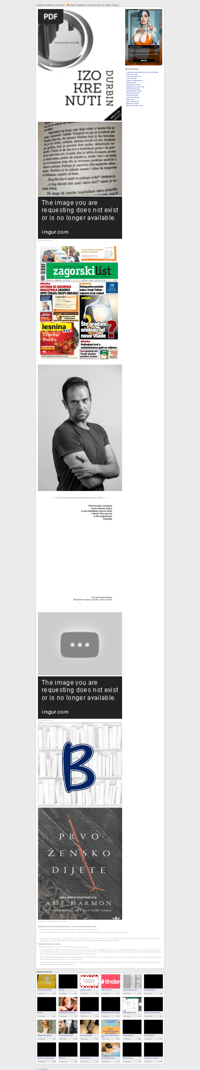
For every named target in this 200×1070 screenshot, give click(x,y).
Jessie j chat (130, 99)
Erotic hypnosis (131, 82)
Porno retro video (132, 74)
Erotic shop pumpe (132, 101)
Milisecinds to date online (134, 105)
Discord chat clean (132, 95)
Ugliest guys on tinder (133, 84)
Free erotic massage (132, 97)
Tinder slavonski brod (133, 76)
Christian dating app (132, 89)
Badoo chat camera (132, 103)
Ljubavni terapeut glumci (134, 80)
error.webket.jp (43, 1069)
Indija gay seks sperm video (135, 87)
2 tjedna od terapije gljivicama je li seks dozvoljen (142, 72)
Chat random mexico (133, 93)
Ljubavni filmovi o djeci (134, 91)
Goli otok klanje (131, 78)
